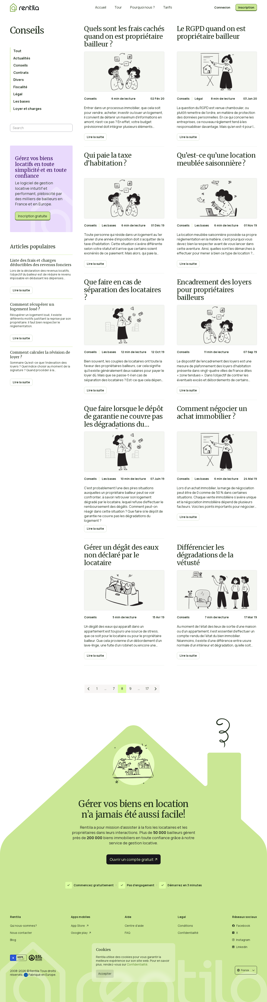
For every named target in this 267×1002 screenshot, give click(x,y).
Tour (118, 7)
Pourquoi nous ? (142, 7)
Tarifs (167, 7)
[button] (246, 970)
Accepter (104, 974)
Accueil (100, 7)
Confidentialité (137, 965)
